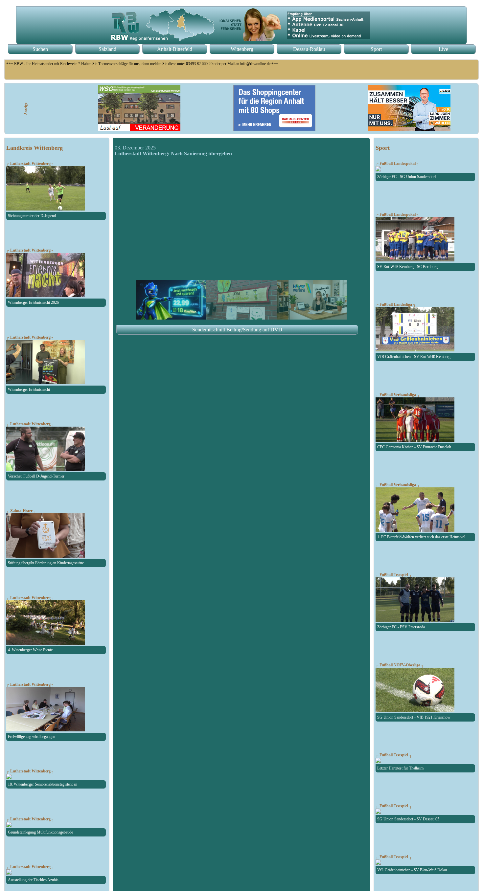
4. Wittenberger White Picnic (30, 650)
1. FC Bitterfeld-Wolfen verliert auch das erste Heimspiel (421, 537)
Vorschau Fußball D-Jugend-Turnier (36, 476)
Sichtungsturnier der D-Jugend (32, 215)
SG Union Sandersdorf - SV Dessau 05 (408, 819)
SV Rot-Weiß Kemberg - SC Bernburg (407, 266)
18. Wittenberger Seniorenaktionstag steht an (42, 784)
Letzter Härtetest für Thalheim (400, 768)
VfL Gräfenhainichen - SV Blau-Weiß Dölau (412, 870)
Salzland (107, 49)
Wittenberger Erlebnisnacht (29, 389)
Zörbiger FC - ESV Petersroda (401, 627)
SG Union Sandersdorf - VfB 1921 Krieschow (413, 717)
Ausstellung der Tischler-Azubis (33, 880)
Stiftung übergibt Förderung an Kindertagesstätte (46, 563)
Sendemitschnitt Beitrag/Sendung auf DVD (237, 329)
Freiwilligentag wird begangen (31, 736)
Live (443, 49)
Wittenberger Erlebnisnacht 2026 (33, 302)
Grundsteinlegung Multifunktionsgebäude (40, 832)
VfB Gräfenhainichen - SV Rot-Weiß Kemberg (413, 356)
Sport (376, 49)
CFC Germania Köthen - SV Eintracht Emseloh (414, 447)
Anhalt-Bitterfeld (174, 49)
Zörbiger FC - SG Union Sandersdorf (406, 176)
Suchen (40, 49)
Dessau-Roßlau (309, 49)
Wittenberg (242, 49)
